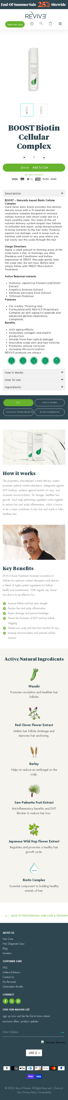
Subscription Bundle (13, 986)
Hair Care (8, 939)
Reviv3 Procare (23, 1088)
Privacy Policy (30, 1092)
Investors (7, 953)
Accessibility (45, 1092)
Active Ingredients (49, 412)
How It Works (14, 372)
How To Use (13, 379)
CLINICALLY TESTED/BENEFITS (19, 412)
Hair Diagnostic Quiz (13, 943)
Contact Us (8, 977)
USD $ (33, 1053)
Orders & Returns (11, 972)
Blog (5, 948)
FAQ (5, 967)
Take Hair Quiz (15, 24)
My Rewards (9, 982)
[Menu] (59, 24)
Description (13, 193)
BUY (18, 403)
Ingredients (13, 387)
